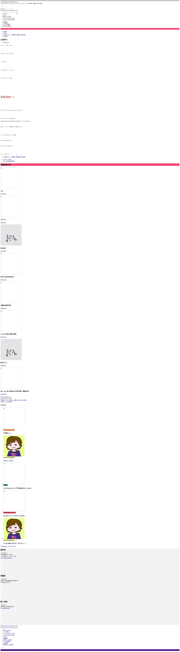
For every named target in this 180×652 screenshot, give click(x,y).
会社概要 (5, 643)
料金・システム (7, 16)
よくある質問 (6, 24)
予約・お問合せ (7, 26)
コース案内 (6, 631)
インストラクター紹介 (9, 19)
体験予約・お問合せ (8, 644)
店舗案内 (5, 23)
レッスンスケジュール (9, 18)
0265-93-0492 (6, 608)
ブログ (5, 21)
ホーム (5, 15)
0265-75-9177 (6, 582)
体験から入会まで (7, 640)
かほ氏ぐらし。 (7, 29)
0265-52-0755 (8, 558)
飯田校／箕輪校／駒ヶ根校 (18, 157)
